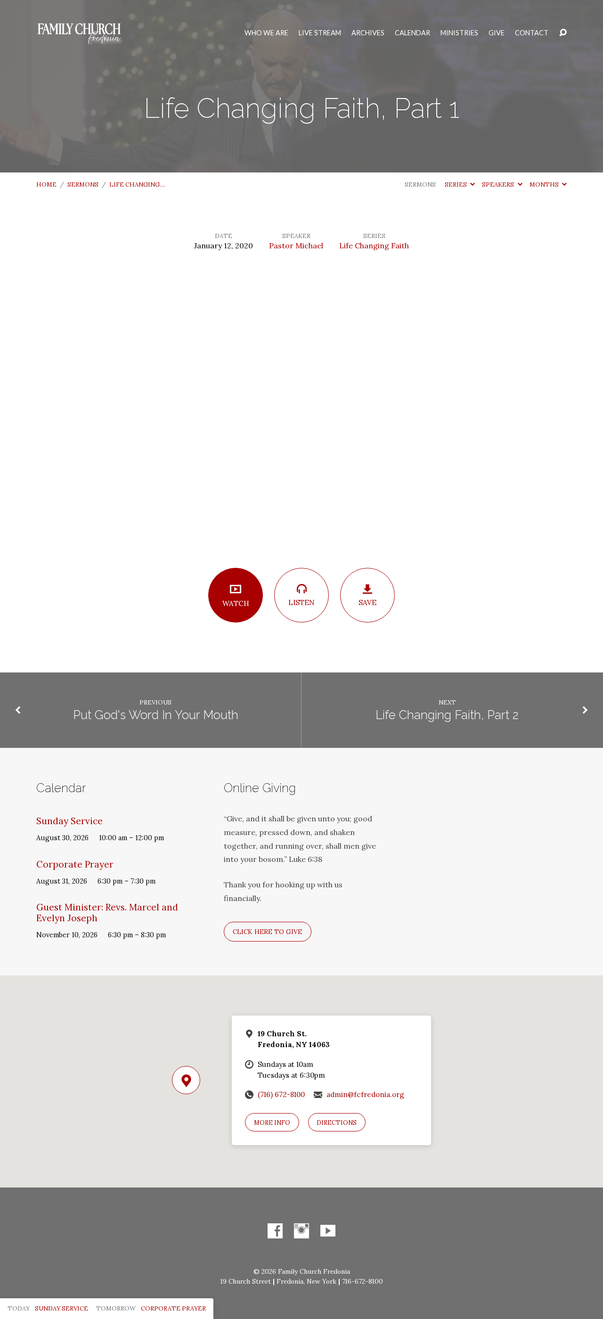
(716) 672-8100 (281, 1094)
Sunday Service (69, 821)
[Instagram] (301, 1230)
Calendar (412, 33)
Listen (301, 602)
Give (497, 33)
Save (367, 602)
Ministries (459, 33)
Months (545, 184)
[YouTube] (327, 1230)
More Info (272, 1123)
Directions (337, 1123)
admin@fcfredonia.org (365, 1094)
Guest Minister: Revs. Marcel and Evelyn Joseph (107, 912)
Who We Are (266, 33)
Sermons (82, 184)
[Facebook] (275, 1230)
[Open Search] (563, 33)
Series (456, 184)
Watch (235, 603)
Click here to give (267, 931)
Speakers (498, 184)
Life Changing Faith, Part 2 (447, 715)
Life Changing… (137, 184)
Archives (367, 33)
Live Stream (320, 33)
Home (46, 184)
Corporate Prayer (75, 864)
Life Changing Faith (374, 245)
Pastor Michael (296, 245)
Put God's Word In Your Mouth (155, 715)
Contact (531, 33)
